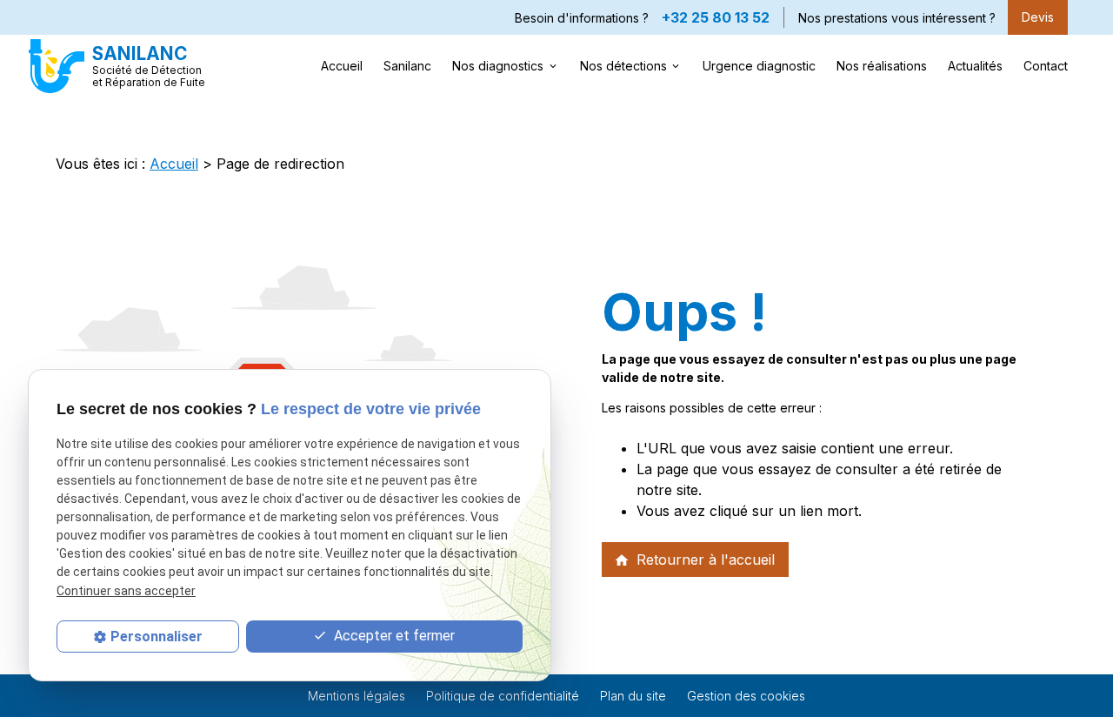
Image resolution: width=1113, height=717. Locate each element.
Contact (1045, 65)
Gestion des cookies (746, 695)
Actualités (975, 65)
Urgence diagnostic (759, 65)
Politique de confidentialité (502, 695)
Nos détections (623, 65)
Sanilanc (407, 65)
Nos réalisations (881, 65)
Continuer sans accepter (126, 590)
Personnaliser (156, 636)
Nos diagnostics (497, 65)
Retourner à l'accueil (694, 559)
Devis (1038, 17)
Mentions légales (356, 695)
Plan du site (633, 695)
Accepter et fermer (392, 635)
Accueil (342, 65)
